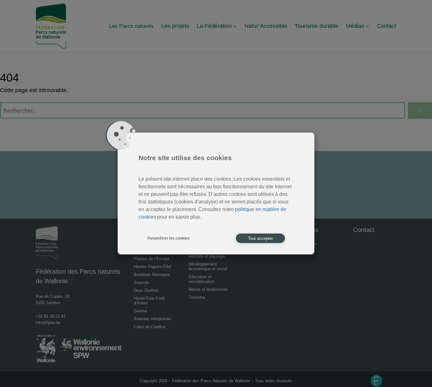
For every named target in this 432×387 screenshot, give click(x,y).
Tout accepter (260, 238)
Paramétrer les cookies (168, 238)
